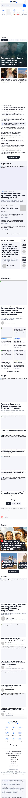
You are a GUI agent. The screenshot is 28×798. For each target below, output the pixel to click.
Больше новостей (12, 234)
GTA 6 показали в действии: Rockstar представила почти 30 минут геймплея (13, 227)
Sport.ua (13, 761)
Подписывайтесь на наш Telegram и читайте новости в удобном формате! (14, 124)
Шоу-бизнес (4, 40)
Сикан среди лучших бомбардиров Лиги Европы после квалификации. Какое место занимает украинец (13, 493)
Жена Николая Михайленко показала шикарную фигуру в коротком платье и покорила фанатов (13, 472)
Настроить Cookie (13, 765)
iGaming (20, 741)
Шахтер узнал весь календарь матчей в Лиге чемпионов (13, 431)
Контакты (13, 757)
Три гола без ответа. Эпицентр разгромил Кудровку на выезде (11, 406)
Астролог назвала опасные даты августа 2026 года (11, 686)
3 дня (13, 503)
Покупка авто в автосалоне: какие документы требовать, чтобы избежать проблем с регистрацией (13, 663)
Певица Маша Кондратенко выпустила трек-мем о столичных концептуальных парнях (20, 342)
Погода (22, 40)
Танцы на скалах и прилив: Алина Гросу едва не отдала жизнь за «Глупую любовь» (6, 364)
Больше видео (12, 571)
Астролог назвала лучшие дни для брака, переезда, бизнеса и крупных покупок (12, 709)
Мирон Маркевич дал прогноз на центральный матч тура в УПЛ (13, 196)
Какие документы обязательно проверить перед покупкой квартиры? (13, 639)
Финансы (13, 735)
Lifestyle (11, 40)
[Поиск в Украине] (24, 5)
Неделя (18, 503)
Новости (7, 729)
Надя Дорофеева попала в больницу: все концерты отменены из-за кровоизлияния (19, 364)
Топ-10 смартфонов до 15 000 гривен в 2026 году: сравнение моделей (13, 509)
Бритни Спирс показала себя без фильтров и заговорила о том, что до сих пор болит (9, 81)
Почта (13, 729)
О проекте (13, 763)
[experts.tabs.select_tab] (22, 240)
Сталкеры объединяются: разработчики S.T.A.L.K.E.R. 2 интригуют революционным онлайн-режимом (9, 207)
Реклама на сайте (13, 759)
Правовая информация (13, 755)
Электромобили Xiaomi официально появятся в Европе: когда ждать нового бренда (12, 215)
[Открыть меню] (2, 2)
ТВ (13, 741)
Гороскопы (7, 735)
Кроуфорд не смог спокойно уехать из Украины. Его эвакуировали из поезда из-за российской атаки (13, 451)
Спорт (16, 40)
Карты (20, 735)
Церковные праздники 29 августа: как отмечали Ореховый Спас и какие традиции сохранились (12, 221)
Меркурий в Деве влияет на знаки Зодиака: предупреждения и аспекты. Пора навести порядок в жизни (10, 250)
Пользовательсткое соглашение (13, 753)
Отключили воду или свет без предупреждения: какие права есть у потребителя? (13, 608)
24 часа (8, 503)
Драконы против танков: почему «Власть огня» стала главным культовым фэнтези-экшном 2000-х (13, 539)
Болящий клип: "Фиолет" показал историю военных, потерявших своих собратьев (13, 311)
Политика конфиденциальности (13, 751)
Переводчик (6, 741)
